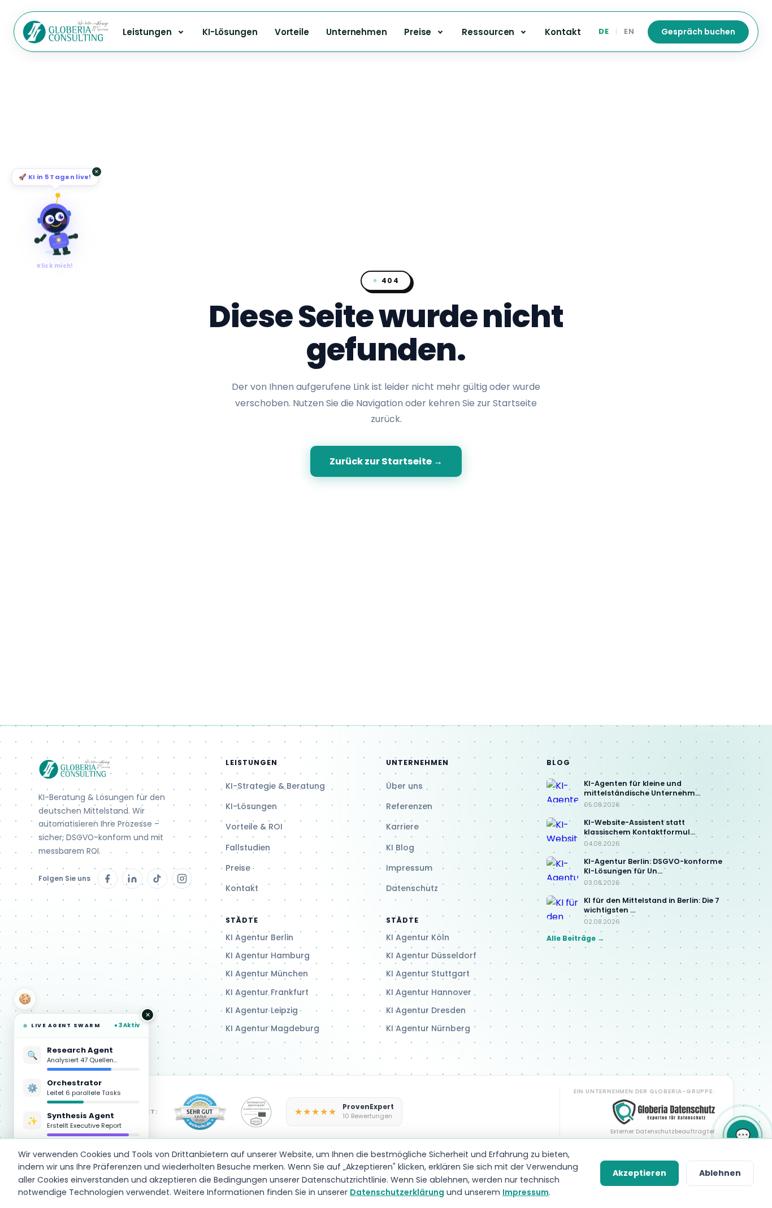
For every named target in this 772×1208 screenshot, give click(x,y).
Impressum (409, 868)
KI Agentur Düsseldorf (431, 955)
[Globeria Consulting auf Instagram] (182, 878)
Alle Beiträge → (575, 938)
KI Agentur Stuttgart (428, 973)
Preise (237, 868)
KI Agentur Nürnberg (428, 1028)
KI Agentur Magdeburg (272, 1028)
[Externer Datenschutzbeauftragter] (256, 1112)
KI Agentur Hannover (428, 992)
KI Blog (400, 847)
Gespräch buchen (698, 31)
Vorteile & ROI (254, 826)
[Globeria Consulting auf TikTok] (157, 878)
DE (603, 31)
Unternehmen (356, 32)
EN (629, 31)
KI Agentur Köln (417, 937)
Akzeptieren (639, 1173)
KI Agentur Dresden (426, 1010)
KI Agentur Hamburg (267, 955)
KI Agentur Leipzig (261, 1010)
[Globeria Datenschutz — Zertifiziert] (200, 1112)
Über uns (404, 786)
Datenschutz (412, 888)
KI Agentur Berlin (259, 937)
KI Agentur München (266, 973)
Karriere (402, 826)
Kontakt (562, 32)
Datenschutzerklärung (397, 1192)
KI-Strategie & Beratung (275, 786)
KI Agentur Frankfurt (267, 992)
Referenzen (409, 806)
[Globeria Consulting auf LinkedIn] (132, 878)
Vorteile (292, 32)
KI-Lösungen (230, 32)
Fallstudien (247, 847)
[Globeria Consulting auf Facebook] (107, 878)
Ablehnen (720, 1173)
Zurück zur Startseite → (386, 461)
